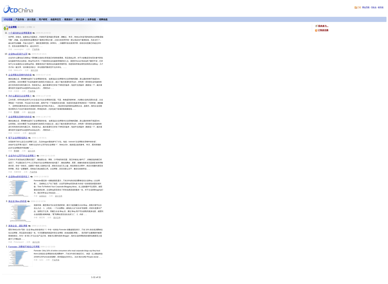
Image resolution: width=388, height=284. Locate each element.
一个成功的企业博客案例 (20, 33)
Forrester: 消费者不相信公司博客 (24, 246)
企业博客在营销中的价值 (20, 75)
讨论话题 (8, 19)
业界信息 (91, 19)
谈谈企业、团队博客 (17, 226)
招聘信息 (103, 19)
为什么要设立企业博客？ (20, 96)
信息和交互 (55, 19)
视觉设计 (68, 19)
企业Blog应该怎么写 (17, 54)
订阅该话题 (323, 30)
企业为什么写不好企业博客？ (22, 155)
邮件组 (380, 7)
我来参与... (323, 26)
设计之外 (80, 19)
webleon (42, 196)
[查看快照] (33, 32)
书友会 (373, 7)
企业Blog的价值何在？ (19, 176)
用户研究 (43, 19)
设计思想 (31, 19)
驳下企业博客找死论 (17, 138)
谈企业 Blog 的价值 (17, 201)
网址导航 (366, 7)
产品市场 (19, 19)
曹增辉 (16, 112)
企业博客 (12, 27)
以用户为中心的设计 (20, 9)
